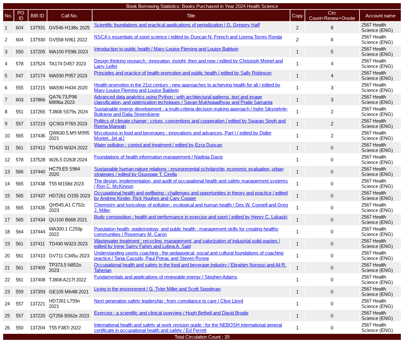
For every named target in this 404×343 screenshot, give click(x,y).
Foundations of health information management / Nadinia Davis (158, 156)
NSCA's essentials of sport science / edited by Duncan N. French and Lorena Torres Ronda (188, 36)
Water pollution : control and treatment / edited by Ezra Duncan (158, 144)
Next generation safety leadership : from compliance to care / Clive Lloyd (168, 301)
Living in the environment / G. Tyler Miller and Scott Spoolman (157, 289)
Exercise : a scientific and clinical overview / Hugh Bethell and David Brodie (171, 313)
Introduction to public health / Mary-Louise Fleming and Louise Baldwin (166, 48)
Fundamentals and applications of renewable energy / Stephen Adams (165, 277)
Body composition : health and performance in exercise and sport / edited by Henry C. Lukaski (190, 217)
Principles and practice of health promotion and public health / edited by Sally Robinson (182, 72)
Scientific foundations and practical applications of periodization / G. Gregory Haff (177, 24)
